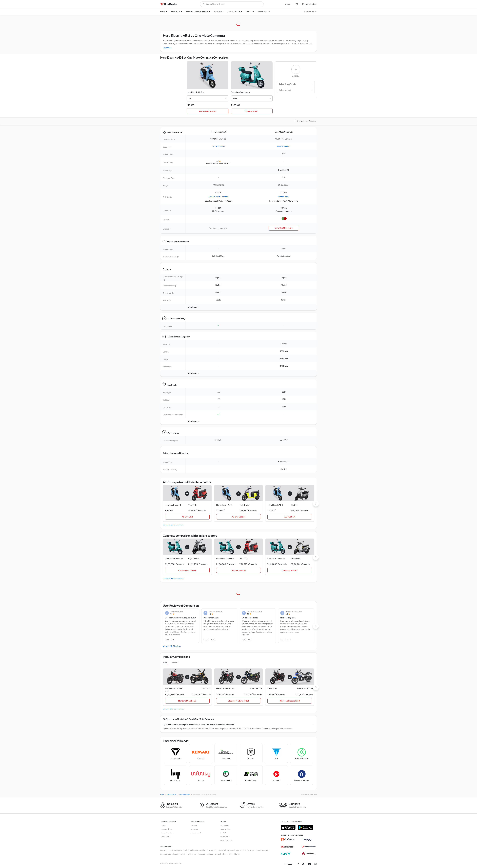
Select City (310, 12)
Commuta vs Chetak (187, 570)
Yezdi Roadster (249, 850)
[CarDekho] (287, 839)
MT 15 (189, 850)
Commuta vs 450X (290, 570)
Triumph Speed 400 (262, 850)
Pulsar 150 (201, 854)
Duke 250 (210, 854)
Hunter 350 (164, 850)
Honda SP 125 (198, 850)
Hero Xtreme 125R (166, 854)
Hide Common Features (306, 121)
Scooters (175, 662)
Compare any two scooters (173, 525)
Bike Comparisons (177, 709)
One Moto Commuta (239, 92)
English (287, 4)
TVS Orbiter (244, 505)
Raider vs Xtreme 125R (290, 701)
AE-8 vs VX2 (187, 517)
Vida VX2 (192, 505)
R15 (205, 850)
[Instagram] (316, 865)
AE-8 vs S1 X (289, 517)
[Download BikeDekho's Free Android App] (305, 827)
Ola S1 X (294, 505)
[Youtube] (309, 865)
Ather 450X (296, 558)
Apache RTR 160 (179, 854)
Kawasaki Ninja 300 (221, 854)
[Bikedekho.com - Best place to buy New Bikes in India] (168, 4)
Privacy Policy (166, 836)
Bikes (165, 662)
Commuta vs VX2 (238, 570)
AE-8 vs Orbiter (238, 517)
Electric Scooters (218, 146)
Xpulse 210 (230, 850)
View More (192, 307)
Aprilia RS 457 (191, 854)
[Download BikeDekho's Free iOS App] (288, 827)
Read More (167, 48)
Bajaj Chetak (193, 558)
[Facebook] (298, 865)
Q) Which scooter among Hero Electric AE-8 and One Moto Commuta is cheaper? (198, 724)
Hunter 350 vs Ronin (187, 701)
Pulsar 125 (239, 850)
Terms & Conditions (167, 833)
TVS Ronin (221, 850)
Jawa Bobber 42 (234, 854)
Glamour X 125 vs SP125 (238, 701)
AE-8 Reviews (175, 646)
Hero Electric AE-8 (194, 92)
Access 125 (212, 850)
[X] (303, 865)
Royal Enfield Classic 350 (178, 850)
